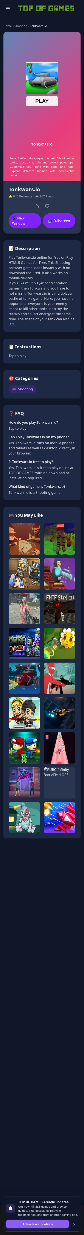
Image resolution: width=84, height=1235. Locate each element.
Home (7, 26)
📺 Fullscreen (59, 220)
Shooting (20, 26)
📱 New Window (18, 221)
